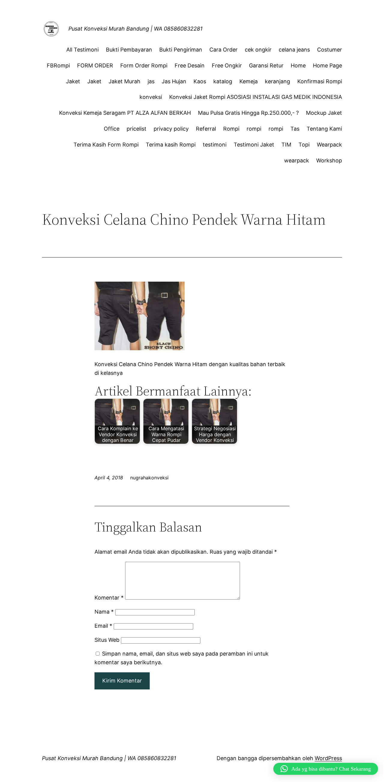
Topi (304, 144)
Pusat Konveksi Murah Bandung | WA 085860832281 (135, 28)
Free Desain (190, 65)
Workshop (329, 160)
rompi (254, 129)
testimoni (214, 144)
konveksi (151, 97)
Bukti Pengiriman (180, 49)
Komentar (109, 597)
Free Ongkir (227, 65)
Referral (206, 129)
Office (111, 129)
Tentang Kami (324, 129)
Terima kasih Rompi (171, 144)
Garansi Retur (266, 65)
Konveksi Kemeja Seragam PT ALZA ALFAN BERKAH (125, 113)
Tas (294, 129)
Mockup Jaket (324, 113)
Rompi (231, 129)
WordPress (328, 758)
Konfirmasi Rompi (319, 81)
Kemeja (248, 81)
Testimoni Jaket (254, 144)
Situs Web (106, 640)
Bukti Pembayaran (129, 49)
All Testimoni (82, 49)
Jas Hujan (174, 81)
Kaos (200, 81)
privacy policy (171, 129)
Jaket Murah (124, 81)
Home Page (327, 65)
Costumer (329, 49)
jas (151, 81)
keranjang (277, 81)
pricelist (136, 129)
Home (298, 65)
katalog (222, 81)
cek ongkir (258, 49)
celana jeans (294, 49)
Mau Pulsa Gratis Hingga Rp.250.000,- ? (248, 113)
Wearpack (329, 144)
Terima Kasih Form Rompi (106, 144)
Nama (104, 612)
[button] (325, 769)
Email (103, 626)
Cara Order (223, 49)
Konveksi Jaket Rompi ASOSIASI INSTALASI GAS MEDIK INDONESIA (255, 97)
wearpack (296, 160)
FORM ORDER (95, 65)
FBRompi (58, 65)
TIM (286, 144)
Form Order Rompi (143, 65)
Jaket (73, 81)
